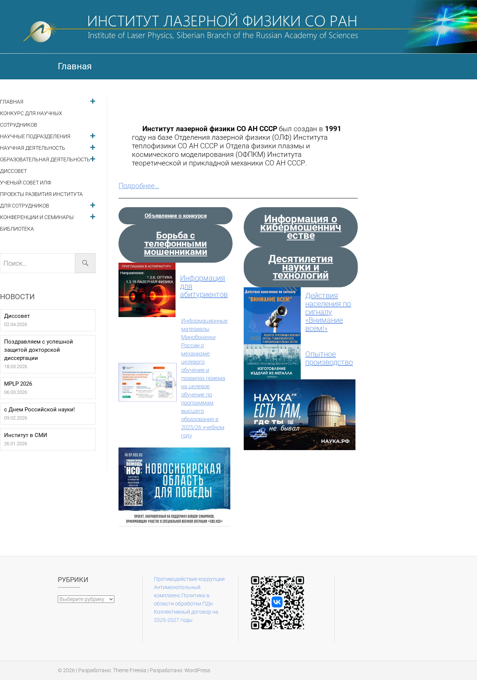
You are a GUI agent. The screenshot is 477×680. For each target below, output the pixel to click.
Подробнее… (139, 186)
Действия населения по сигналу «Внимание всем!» (328, 312)
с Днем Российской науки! (39, 409)
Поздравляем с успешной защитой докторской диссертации (38, 349)
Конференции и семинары (37, 217)
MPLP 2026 (18, 383)
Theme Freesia (129, 670)
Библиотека (17, 229)
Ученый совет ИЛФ (25, 183)
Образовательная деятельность (45, 159)
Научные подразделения (35, 136)
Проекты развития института (41, 194)
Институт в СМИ (25, 435)
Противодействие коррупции (189, 579)
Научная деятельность (32, 148)
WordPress (197, 670)
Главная (11, 102)
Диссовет (13, 171)
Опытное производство (329, 358)
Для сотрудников (24, 206)
